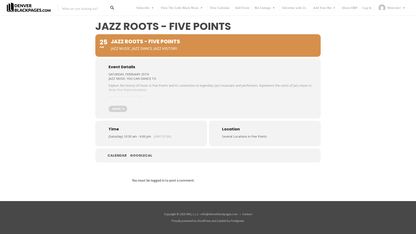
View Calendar (220, 8)
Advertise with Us (294, 8)
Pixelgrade (237, 221)
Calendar (117, 155)
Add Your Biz (322, 8)
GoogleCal (141, 155)
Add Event (242, 8)
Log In (367, 8)
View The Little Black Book (179, 8)
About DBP (349, 8)
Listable (221, 221)
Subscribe (143, 8)
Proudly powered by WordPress (191, 221)
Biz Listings (263, 8)
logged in (157, 180)
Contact (247, 214)
